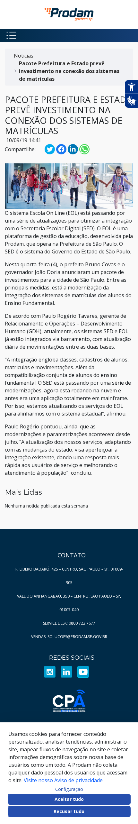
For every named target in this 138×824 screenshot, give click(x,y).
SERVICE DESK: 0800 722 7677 (69, 623)
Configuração (69, 789)
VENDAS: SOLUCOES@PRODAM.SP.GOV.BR (69, 636)
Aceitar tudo (69, 799)
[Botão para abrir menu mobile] (11, 35)
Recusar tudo (69, 811)
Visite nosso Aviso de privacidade (63, 780)
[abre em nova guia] (50, 671)
